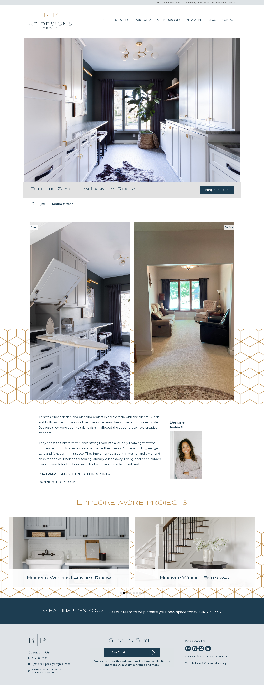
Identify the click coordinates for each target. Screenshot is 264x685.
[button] (121, 593)
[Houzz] (208, 648)
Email (232, 2)
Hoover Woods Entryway (195, 578)
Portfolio (143, 19)
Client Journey (168, 19)
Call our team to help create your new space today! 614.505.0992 (165, 612)
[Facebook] (195, 648)
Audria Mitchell (63, 204)
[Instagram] (188, 648)
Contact (228, 19)
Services (122, 19)
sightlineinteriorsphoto (74, 473)
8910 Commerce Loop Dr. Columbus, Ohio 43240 (183, 2)
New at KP (194, 19)
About (104, 19)
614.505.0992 (219, 2)
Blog (212, 19)
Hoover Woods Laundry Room (69, 578)
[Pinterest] (201, 648)
